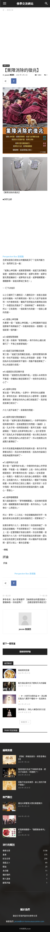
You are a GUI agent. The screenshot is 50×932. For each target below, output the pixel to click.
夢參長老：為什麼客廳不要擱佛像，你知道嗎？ (14, 601)
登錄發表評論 (25, 652)
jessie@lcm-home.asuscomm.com (29, 921)
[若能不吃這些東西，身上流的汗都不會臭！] (9, 785)
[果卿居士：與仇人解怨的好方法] (31, 709)
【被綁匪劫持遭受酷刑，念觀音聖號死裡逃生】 (36, 601)
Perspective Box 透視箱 (13, 256)
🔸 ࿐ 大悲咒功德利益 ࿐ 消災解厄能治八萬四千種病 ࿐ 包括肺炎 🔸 (32, 698)
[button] (46, 3)
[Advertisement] (25, 38)
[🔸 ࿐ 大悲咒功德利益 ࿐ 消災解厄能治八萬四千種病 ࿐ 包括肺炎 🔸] (9, 699)
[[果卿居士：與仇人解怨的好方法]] (9, 712)
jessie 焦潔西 (9, 75)
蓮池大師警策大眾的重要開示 (30, 803)
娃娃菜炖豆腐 (23, 670)
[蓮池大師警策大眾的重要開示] (9, 806)
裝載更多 (24, 722)
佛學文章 (10, 10)
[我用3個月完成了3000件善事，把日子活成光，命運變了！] (9, 772)
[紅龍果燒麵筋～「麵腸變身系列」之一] (9, 832)
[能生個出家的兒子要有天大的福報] (9, 686)
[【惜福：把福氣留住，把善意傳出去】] (9, 759)
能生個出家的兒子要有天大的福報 (32, 683)
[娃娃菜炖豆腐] (9, 673)
